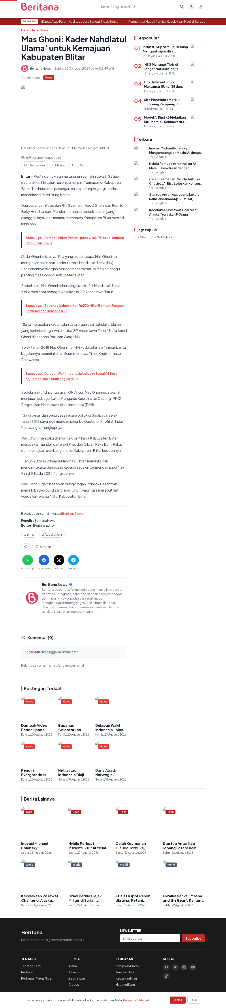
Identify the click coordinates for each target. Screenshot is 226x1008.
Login (29, 652)
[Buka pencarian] (182, 7)
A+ (82, 165)
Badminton (76, 978)
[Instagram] (184, 967)
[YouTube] (192, 967)
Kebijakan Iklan (126, 978)
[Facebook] (166, 967)
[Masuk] (201, 7)
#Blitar (29, 534)
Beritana (32, 932)
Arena (72, 966)
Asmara (73, 972)
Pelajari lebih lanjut (136, 1000)
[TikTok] (166, 976)
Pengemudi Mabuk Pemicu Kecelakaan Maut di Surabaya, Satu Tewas (176, 21)
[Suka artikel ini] (25, 546)
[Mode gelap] (192, 6)
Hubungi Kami (126, 984)
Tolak (194, 1000)
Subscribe (193, 938)
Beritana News (72, 513)
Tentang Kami (31, 966)
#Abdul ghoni (52, 534)
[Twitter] (175, 967)
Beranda (28, 30)
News (44, 30)
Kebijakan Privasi (127, 966)
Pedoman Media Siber (37, 978)
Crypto (73, 984)
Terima (177, 1000)
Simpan (45, 547)
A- (73, 165)
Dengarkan (37, 165)
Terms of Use (125, 972)
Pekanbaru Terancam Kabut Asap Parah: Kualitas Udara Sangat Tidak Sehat (62, 21)
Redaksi (27, 972)
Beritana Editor (44, 525)
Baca (61, 165)
